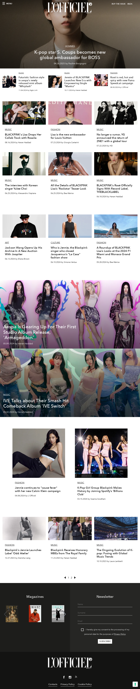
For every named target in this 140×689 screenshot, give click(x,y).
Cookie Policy (85, 684)
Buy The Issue (119, 4)
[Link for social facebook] (64, 677)
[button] (64, 614)
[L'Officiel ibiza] (70, 8)
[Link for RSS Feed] (76, 677)
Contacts (52, 684)
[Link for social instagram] (70, 677)
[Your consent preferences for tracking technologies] (135, 684)
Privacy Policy (120, 634)
